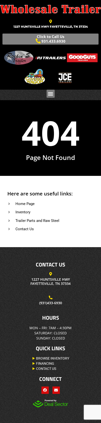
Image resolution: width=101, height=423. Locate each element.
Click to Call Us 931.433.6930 (51, 39)
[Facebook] (45, 390)
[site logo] (50, 9)
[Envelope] (56, 390)
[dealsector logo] (50, 403)
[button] (51, 94)
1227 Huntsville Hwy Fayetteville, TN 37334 (50, 26)
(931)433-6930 (50, 303)
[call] (50, 297)
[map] (50, 21)
